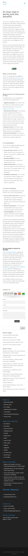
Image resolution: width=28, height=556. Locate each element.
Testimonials (7, 412)
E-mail (4, 305)
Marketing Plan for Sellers (10, 409)
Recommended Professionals (11, 414)
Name (4, 299)
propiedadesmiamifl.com (10, 497)
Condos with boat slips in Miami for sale (13, 342)
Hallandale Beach (8, 431)
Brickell (5, 450)
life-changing (10, 267)
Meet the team (7, 404)
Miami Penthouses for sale (9, 337)
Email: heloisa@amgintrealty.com (12, 511)
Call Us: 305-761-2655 (9, 508)
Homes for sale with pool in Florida (11, 340)
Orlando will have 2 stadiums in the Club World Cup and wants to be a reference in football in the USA (13, 365)
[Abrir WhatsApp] (24, 552)
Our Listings (7, 407)
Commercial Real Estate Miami (10, 335)
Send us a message (9, 506)
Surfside (6, 433)
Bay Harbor (7, 426)
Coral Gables (7, 457)
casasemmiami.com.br (9, 494)
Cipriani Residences (7, 382)
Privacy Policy (7, 416)
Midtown (6, 445)
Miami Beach (7, 435)
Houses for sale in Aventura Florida (11, 344)
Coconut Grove (8, 452)
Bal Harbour (7, 423)
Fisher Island (7, 443)
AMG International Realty (9, 252)
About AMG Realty (8, 402)
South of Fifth (7, 440)
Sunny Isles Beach (8, 428)
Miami (5, 438)
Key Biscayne (7, 455)
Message (5, 310)
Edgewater (6, 447)
